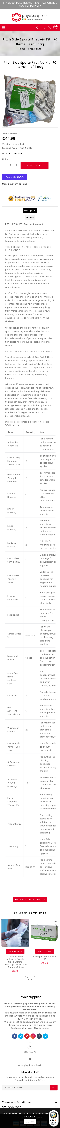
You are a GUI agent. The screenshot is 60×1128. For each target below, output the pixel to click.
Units (5, 159)
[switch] (53, 1123)
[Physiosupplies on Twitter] (21, 1036)
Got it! (30, 1121)
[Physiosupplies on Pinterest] (27, 1036)
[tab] (30, 210)
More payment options (14, 183)
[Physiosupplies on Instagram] (33, 1036)
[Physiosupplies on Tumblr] (39, 1036)
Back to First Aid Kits (32, 899)
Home (22, 48)
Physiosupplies (30, 997)
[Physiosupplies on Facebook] (14, 1036)
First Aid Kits (34, 48)
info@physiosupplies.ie (30, 1065)
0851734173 (30, 1052)
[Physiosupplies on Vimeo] (45, 1036)
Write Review (10, 133)
